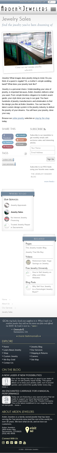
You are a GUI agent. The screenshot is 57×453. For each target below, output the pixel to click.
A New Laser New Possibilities (22, 375)
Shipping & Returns (39, 353)
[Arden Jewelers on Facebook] (8, 443)
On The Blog (11, 369)
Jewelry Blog (36, 347)
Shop (6, 353)
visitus (33, 429)
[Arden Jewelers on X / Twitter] (16, 443)
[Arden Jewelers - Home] (24, 8)
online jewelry (18, 118)
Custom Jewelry (11, 356)
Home (6, 347)
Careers (34, 356)
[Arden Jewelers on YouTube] (25, 443)
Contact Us (8, 363)
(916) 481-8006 (25, 2)
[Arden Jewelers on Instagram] (4, 443)
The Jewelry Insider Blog (41, 175)
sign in (35, 2)
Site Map (35, 359)
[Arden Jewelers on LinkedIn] (21, 443)
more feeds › (49, 182)
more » (34, 326)
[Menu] (53, 10)
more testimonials (28, 336)
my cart (42, 2)
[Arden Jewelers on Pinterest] (12, 443)
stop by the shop (42, 118)
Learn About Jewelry (12, 350)
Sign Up (50, 159)
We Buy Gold (9, 359)
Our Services (11, 199)
